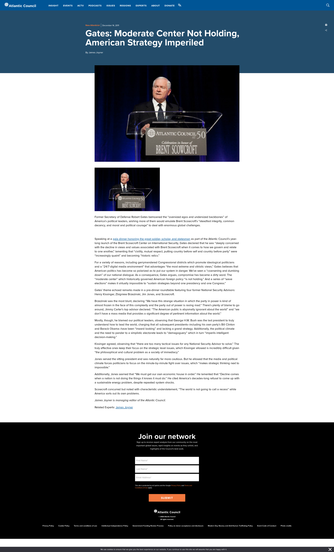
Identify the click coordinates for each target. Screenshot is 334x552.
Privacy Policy (176, 485)
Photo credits (286, 525)
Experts (141, 5)
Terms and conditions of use (85, 525)
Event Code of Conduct (266, 525)
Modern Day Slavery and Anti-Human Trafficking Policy (230, 525)
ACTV (80, 5)
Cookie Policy (63, 525)
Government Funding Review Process (148, 525)
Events (68, 5)
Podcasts (95, 5)
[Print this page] (326, 25)
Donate (170, 5)
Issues (110, 5)
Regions (125, 5)
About (155, 5)
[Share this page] (326, 30)
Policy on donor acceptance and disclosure (185, 525)
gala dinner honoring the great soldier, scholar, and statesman (151, 239)
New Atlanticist (92, 25)
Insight (53, 5)
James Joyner (124, 407)
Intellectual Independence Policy (115, 525)
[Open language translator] (179, 5)
